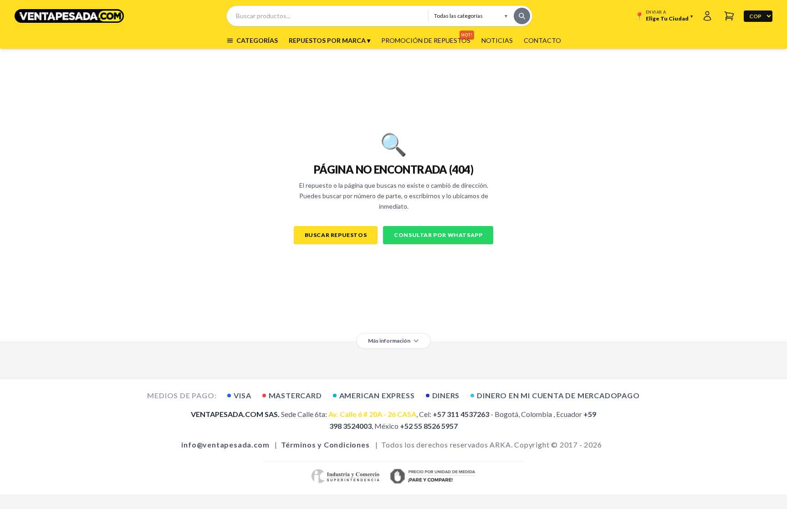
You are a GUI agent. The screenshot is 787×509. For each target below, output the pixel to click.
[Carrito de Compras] (729, 16)
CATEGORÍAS (257, 40)
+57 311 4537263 (461, 414)
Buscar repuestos (336, 234)
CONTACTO (542, 40)
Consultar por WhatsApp (438, 234)
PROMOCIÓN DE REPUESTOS (425, 40)
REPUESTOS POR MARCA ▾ (329, 40)
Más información (389, 340)
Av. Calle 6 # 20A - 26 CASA (372, 414)
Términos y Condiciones (325, 444)
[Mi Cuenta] (707, 16)
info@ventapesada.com (225, 444)
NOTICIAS (497, 40)
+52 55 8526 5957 (429, 426)
